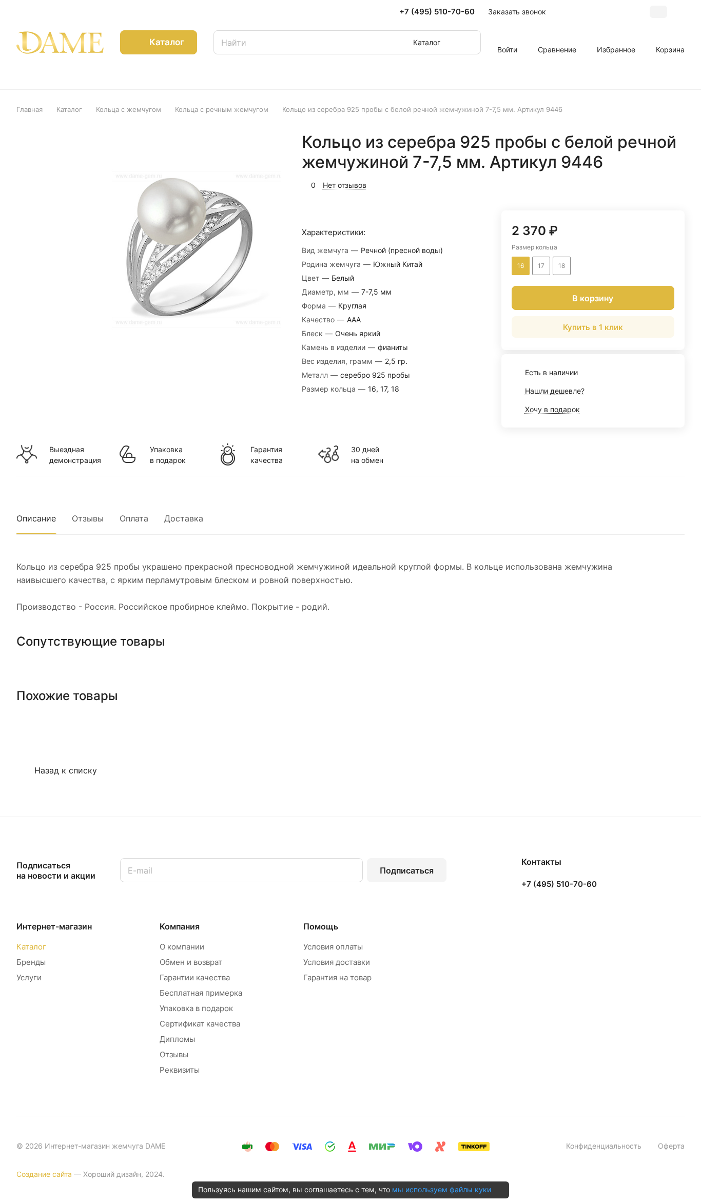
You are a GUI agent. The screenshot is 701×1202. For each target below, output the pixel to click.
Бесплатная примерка (201, 993)
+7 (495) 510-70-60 (437, 11)
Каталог (31, 947)
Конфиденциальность (603, 1145)
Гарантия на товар (337, 977)
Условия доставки (336, 962)
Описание (36, 518)
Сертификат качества (200, 1024)
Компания (180, 926)
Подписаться (407, 870)
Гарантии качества (195, 977)
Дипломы (177, 1039)
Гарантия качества (266, 454)
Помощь (320, 926)
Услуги (29, 977)
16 (520, 265)
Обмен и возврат (191, 962)
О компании (182, 947)
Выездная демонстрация (75, 454)
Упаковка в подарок (168, 454)
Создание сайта (44, 1174)
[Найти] (468, 42)
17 (541, 265)
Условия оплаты (333, 947)
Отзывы (88, 518)
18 (561, 265)
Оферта (671, 1145)
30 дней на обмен (367, 454)
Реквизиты (180, 1070)
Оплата (134, 518)
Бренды (31, 962)
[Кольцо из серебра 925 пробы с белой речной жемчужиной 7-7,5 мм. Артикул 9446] (184, 247)
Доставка (183, 518)
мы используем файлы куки (441, 1189)
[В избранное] (628, 184)
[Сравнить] (652, 184)
